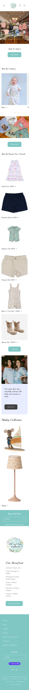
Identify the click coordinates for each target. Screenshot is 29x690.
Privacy (5, 633)
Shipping (6, 641)
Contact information (15, 684)
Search (5, 620)
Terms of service (10, 681)
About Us (10, 407)
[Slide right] (18, 112)
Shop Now (14, 55)
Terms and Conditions (10, 637)
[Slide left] (10, 112)
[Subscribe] (24, 519)
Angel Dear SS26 (7, 186)
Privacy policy (23, 678)
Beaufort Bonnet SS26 (9, 218)
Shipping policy (21, 681)
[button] (4, 5)
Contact (5, 629)
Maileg (3, 506)
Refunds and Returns (10, 645)
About (5, 624)
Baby (3, 107)
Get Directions (14, 603)
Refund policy (13, 678)
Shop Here (14, 144)
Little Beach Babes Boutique (14, 676)
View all (14, 349)
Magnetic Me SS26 (8, 249)
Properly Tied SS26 (8, 280)
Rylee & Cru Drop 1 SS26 (10, 311)
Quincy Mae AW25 (8, 342)
